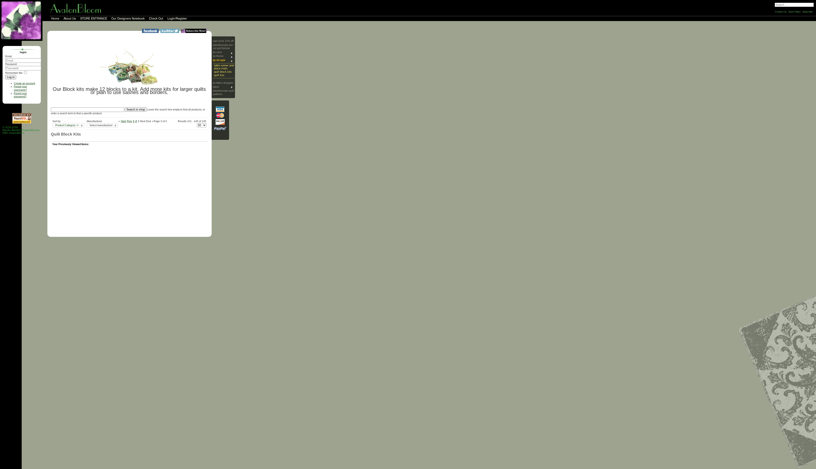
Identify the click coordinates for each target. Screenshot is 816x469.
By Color (217, 52)
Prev (129, 121)
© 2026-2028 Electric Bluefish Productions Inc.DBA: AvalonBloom (21, 130)
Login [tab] (23, 52)
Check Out (156, 18)
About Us (70, 18)
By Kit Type (219, 60)
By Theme (218, 56)
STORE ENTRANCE (93, 18)
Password (11, 64)
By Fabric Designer (223, 83)
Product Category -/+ (67, 125)
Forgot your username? (20, 88)
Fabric (216, 87)
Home (55, 18)
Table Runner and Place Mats (224, 67)
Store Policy (794, 11)
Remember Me (14, 72)
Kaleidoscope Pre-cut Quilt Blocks (223, 47)
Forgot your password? (20, 95)
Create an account (24, 83)
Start (123, 121)
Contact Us (781, 11)
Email (8, 56)
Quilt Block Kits (223, 71)
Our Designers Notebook (128, 18)
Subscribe (807, 11)
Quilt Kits (219, 75)
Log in (10, 77)
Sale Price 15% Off (223, 41)
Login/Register (177, 18)
